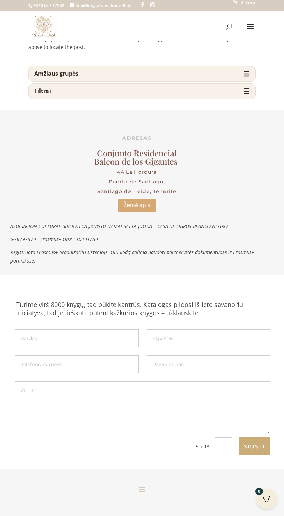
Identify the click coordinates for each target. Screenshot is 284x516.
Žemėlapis (137, 205)
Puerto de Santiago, (137, 182)
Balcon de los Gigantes (137, 161)
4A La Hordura (137, 172)
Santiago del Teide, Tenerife (136, 191)
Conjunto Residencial (137, 152)
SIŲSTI (254, 446)
